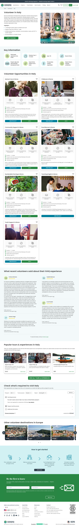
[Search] (58, 5)
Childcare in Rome (47, 79)
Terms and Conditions (38, 511)
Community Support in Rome (14, 127)
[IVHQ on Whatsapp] (18, 515)
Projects (23, 5)
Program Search (25, 508)
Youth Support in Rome (12, 222)
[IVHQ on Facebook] (4, 515)
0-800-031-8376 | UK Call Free (52, 511)
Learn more (22, 371)
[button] (38, 442)
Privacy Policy (37, 513)
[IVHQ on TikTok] (9, 515)
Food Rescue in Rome (48, 127)
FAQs (23, 513)
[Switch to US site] (5, 510)
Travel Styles (29, 5)
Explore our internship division (69, 524)
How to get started (39, 449)
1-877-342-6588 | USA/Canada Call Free (54, 510)
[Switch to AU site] (8, 510)
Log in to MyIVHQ (25, 516)
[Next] (75, 432)
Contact (66, 5)
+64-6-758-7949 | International (52, 508)
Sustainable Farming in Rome (14, 174)
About (48, 5)
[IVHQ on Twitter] (11, 515)
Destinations (16, 5)
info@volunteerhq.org (50, 507)
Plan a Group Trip (25, 511)
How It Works (24, 507)
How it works (37, 5)
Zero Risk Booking (25, 510)
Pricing (44, 5)
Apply (70, 5)
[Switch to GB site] (11, 510)
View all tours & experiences (39, 378)
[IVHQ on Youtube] (16, 515)
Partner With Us (37, 515)
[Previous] (3, 432)
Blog (35, 508)
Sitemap (36, 516)
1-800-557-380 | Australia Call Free (53, 513)
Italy (15, 311)
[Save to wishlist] (37, 79)
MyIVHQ (75, 5)
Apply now (39, 470)
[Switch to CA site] (14, 510)
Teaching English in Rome (49, 174)
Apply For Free (11, 38)
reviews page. (46, 336)
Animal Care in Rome (11, 79)
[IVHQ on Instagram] (7, 515)
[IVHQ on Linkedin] (14, 515)
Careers (36, 510)
